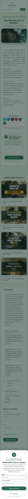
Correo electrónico (6, 480)
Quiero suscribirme (14, 488)
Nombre (3, 474)
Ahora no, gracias (14, 493)
